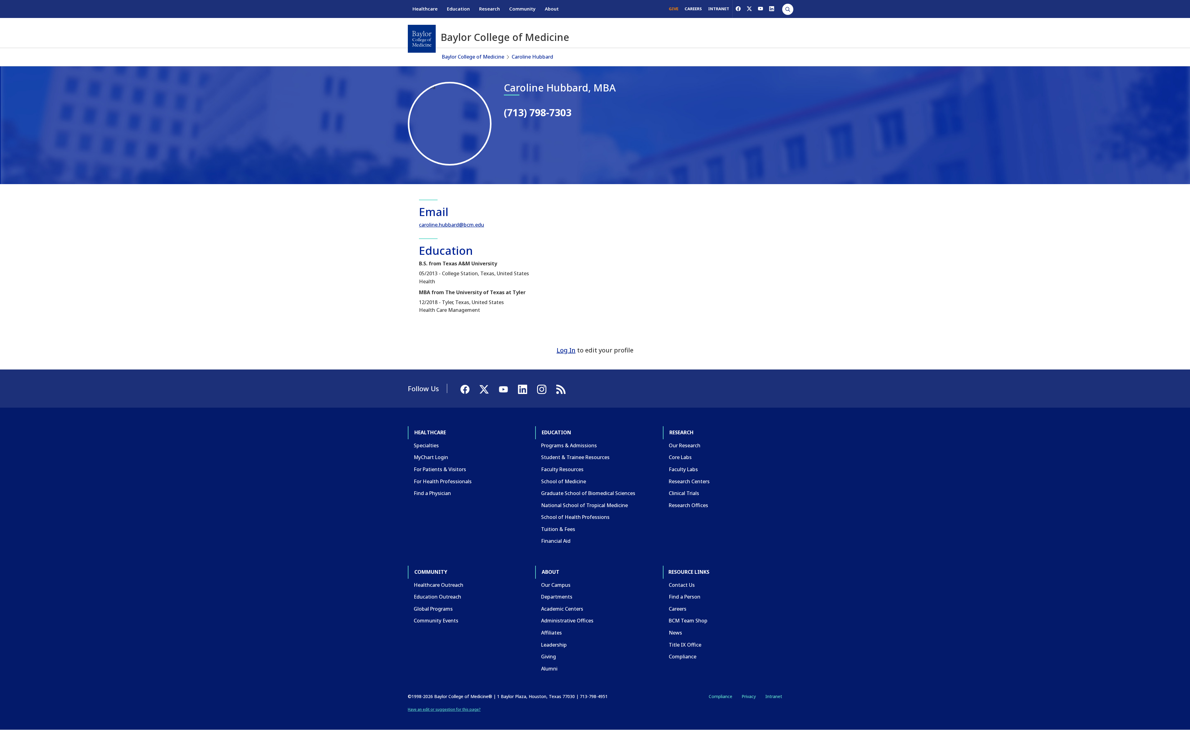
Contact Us (682, 585)
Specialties (426, 445)
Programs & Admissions (569, 445)
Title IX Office (685, 644)
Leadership (554, 644)
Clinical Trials (684, 493)
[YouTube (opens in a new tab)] (760, 8)
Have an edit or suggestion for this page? (444, 709)
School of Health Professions (575, 517)
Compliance (682, 656)
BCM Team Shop (688, 620)
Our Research (684, 445)
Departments (556, 596)
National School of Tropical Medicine (584, 505)
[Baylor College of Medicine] (422, 39)
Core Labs (680, 457)
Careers (677, 608)
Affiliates (551, 632)
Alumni (549, 668)
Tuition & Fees (558, 529)
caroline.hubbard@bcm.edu (451, 224)
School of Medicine (563, 481)
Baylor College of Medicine (473, 56)
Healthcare (425, 9)
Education (458, 9)
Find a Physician (432, 493)
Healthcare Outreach (438, 585)
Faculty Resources (562, 469)
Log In (566, 350)
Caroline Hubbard (532, 56)
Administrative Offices (567, 620)
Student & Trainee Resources (575, 457)
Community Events (436, 620)
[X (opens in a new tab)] (749, 8)
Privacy (749, 696)
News (675, 632)
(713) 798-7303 (537, 112)
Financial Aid (556, 541)
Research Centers (689, 481)
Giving (548, 656)
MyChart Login (431, 457)
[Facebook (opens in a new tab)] (738, 8)
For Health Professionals (443, 481)
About (552, 9)
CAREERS (693, 8)
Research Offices (688, 505)
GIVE (673, 8)
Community (522, 9)
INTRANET (718, 8)
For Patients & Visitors (440, 469)
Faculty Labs (683, 469)
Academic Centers (562, 608)
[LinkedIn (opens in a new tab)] (771, 8)
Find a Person (684, 596)
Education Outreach (437, 596)
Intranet (773, 696)
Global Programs (433, 608)
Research (489, 9)
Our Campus (556, 585)
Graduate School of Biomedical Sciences (588, 493)
